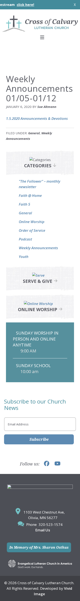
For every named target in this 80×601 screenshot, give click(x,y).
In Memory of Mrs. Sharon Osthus (38, 547)
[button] (40, 37)
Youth (23, 256)
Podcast (25, 239)
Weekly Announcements (38, 247)
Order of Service (32, 230)
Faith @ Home (30, 195)
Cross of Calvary (40, 24)
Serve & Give (37, 281)
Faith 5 (24, 204)
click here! (20, 4)
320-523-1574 (51, 524)
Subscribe (39, 439)
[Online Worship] (38, 303)
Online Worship (31, 221)
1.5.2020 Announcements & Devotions (37, 118)
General (34, 133)
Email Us (42, 530)
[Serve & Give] (38, 275)
